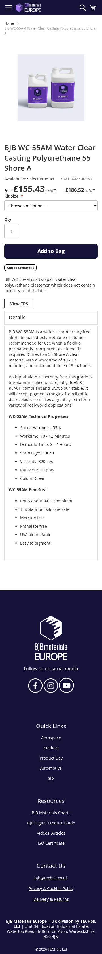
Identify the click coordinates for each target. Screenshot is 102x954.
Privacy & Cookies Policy (51, 888)
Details (17, 317)
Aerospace (51, 737)
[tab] (51, 318)
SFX (51, 778)
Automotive (51, 768)
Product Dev (51, 758)
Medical (51, 748)
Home (9, 23)
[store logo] (28, 7)
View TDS (19, 303)
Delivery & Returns (51, 899)
